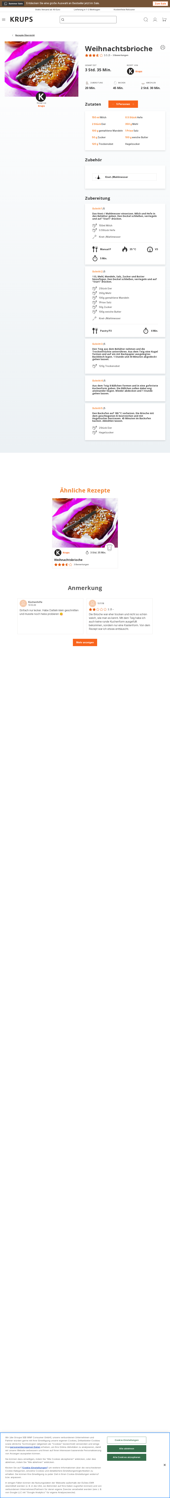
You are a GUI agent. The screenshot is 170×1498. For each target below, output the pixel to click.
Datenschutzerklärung (106, 792)
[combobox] (66, 749)
